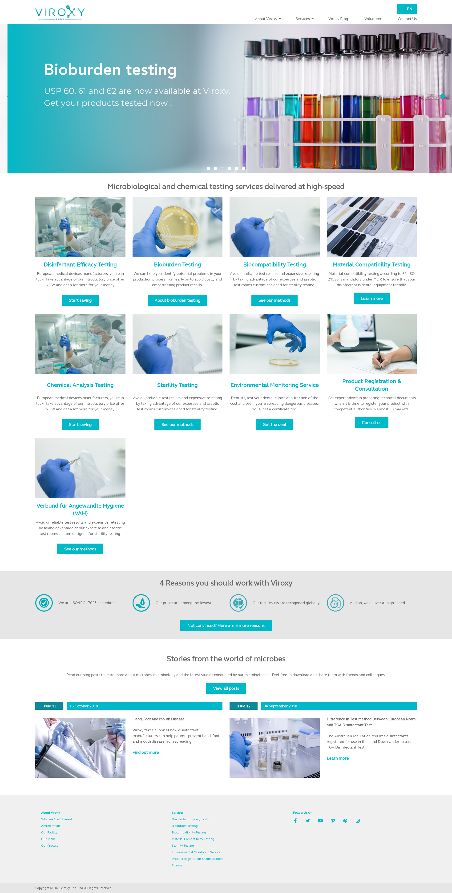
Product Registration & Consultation (371, 384)
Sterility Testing (177, 384)
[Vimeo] (333, 821)
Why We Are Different (56, 819)
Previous (9, 96)
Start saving (80, 300)
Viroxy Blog (338, 18)
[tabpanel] (226, 98)
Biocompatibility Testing (274, 264)
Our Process (49, 846)
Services (303, 18)
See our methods (274, 300)
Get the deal (274, 424)
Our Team (48, 839)
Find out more (146, 752)
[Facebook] (295, 821)
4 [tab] (229, 166)
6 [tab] (243, 166)
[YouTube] (320, 821)
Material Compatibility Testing (372, 264)
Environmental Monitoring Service (274, 384)
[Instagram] (357, 821)
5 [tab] (236, 166)
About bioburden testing (177, 300)
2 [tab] (215, 166)
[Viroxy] (60, 12)
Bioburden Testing (177, 264)
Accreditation (50, 826)
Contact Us (407, 18)
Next (443, 96)
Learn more (372, 298)
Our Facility (49, 832)
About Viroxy (266, 18)
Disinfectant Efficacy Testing (80, 264)
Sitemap (178, 865)
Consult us (371, 422)
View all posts (226, 688)
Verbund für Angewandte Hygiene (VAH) (80, 509)
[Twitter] (308, 821)
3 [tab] (222, 166)
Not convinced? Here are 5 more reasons (226, 625)
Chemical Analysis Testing (80, 384)
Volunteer (372, 18)
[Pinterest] (345, 821)
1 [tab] (208, 166)
